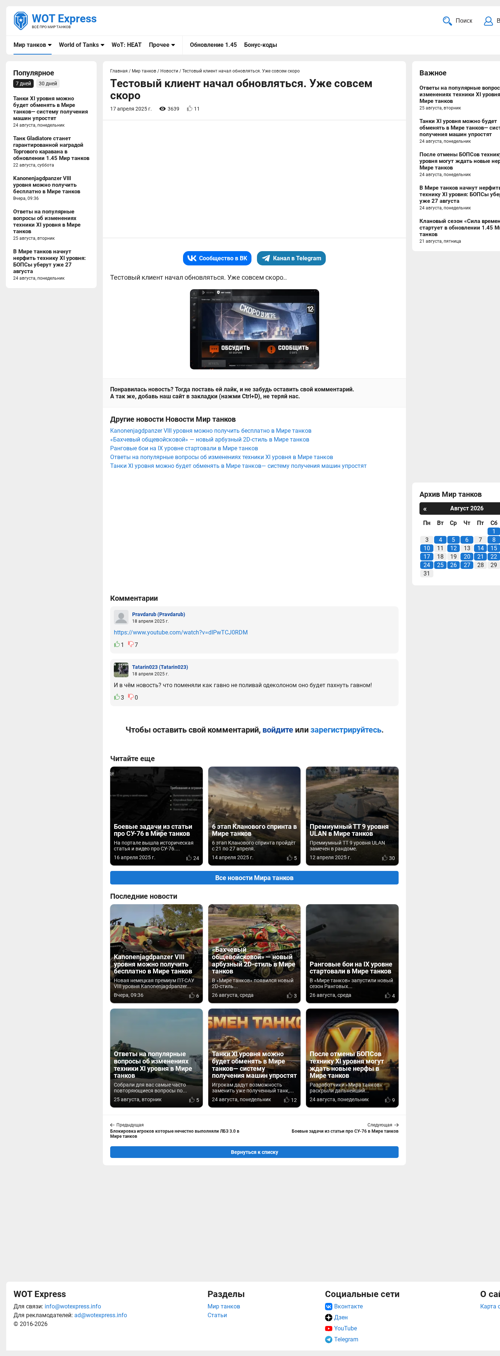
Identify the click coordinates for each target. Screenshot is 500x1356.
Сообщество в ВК (223, 258)
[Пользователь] (121, 617)
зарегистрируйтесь (345, 729)
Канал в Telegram (297, 258)
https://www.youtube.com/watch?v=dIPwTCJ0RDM (181, 632)
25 (440, 565)
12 (453, 548)
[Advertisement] (254, 1222)
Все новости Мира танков (254, 878)
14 (480, 548)
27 (467, 565)
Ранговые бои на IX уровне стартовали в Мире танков (184, 448)
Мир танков (30, 44)
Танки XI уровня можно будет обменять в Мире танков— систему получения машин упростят (238, 465)
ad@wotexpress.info (100, 1315)
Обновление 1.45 (213, 44)
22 (493, 556)
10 (426, 548)
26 (453, 565)
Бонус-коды (260, 44)
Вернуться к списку (254, 1152)
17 (426, 556)
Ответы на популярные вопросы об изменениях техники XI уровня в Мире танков (221, 457)
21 (480, 556)
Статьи (217, 1315)
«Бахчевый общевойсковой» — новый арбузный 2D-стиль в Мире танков (209, 439)
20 (467, 556)
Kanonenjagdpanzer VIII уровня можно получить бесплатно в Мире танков (210, 430)
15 (493, 548)
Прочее (159, 44)
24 (426, 565)
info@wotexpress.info (73, 1306)
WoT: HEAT (127, 44)
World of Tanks (79, 44)
